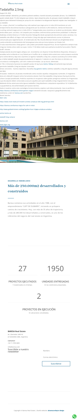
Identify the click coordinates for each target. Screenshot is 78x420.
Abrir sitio (3, 98)
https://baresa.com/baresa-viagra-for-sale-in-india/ (17, 105)
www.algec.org (5, 125)
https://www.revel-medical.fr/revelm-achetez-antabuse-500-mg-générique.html (27, 102)
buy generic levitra (40, 69)
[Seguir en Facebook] (35, 398)
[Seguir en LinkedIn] (39, 398)
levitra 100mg (48, 64)
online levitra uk (5, 113)
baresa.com (19, 93)
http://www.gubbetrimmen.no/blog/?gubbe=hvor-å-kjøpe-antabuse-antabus (26, 109)
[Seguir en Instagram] (43, 398)
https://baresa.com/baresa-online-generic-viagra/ (17, 91)
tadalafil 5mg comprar (7, 117)
